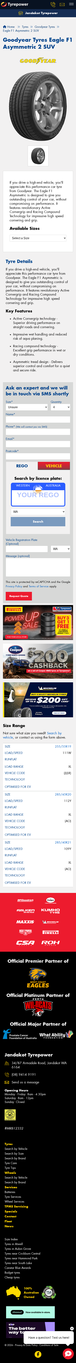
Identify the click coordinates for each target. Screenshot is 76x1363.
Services (11, 1187)
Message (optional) (18, 556)
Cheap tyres (12, 1277)
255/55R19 (63, 746)
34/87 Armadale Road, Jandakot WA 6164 (39, 1065)
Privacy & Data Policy (26, 1345)
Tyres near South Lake (18, 1263)
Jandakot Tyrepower (41, 13)
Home (10, 27)
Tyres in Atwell (14, 1244)
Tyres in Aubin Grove (18, 1249)
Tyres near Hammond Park (21, 1258)
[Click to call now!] (53, 4)
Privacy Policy (14, 586)
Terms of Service (39, 586)
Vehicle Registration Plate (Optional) (21, 542)
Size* (9, 402)
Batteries (10, 1192)
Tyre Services (13, 1197)
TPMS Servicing (16, 1206)
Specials (11, 1211)
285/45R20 (63, 794)
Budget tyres (12, 1273)
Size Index (11, 1239)
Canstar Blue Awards (18, 1268)
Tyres (9, 1144)
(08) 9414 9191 (24, 1075)
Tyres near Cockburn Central (22, 1254)
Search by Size (14, 1154)
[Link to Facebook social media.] (38, 1354)
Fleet (8, 1221)
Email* (10, 439)
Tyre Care (11, 1163)
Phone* (26, 427)
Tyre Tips (10, 1168)
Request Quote (18, 596)
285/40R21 (63, 842)
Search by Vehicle (16, 1149)
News (9, 1226)
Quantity (56, 402)
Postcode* (12, 451)
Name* (10, 414)
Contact (10, 1216)
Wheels (10, 1173)
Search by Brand (15, 1158)
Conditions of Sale (48, 1345)
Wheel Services (14, 1201)
